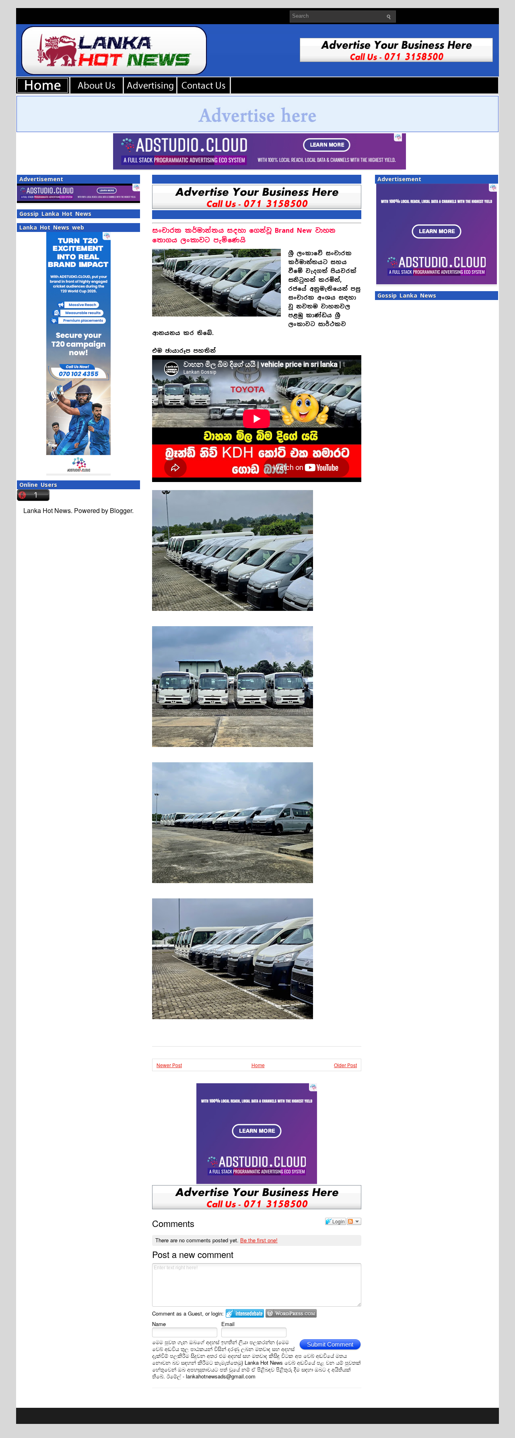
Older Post (345, 1064)
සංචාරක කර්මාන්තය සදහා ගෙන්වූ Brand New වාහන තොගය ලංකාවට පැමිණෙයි (244, 235)
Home (258, 1064)
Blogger (121, 510)
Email (228, 1324)
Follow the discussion (354, 1221)
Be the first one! (259, 1240)
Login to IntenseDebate (245, 1313)
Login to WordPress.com (291, 1313)
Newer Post (169, 1064)
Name (159, 1324)
